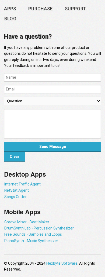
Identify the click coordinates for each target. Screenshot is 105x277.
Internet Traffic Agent (22, 184)
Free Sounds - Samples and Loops (33, 234)
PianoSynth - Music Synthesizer (31, 241)
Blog (10, 18)
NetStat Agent (16, 190)
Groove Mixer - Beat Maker (26, 222)
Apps (10, 8)
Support (75, 8)
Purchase (40, 8)
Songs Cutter (15, 197)
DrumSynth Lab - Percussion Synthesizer (39, 228)
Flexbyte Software (62, 263)
